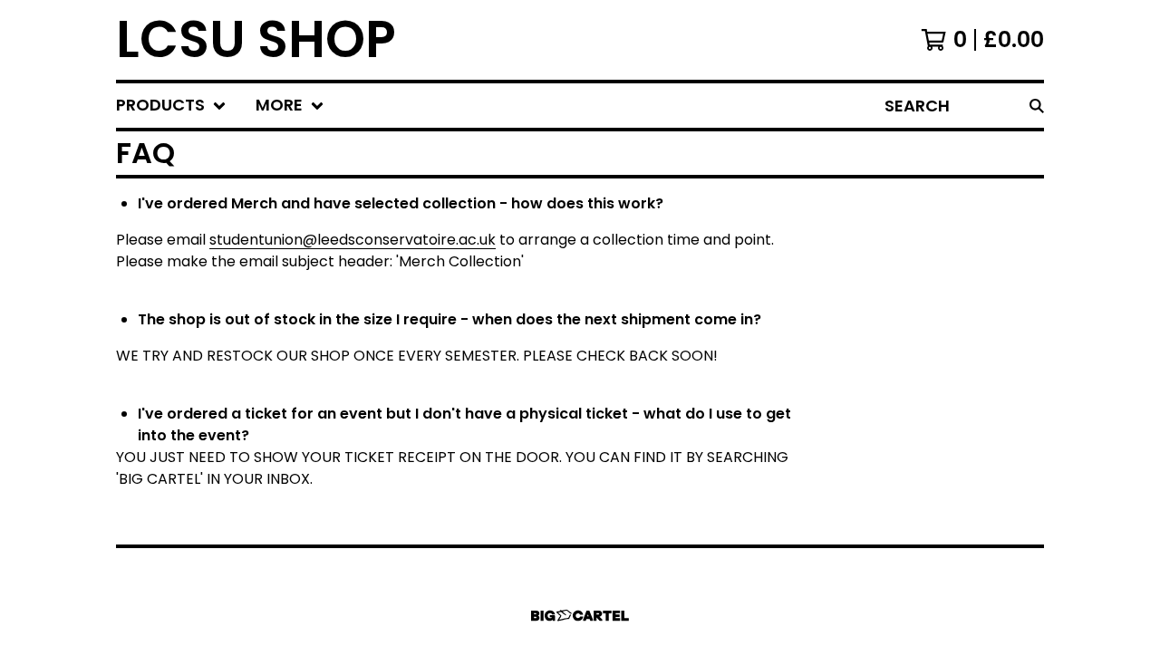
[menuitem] (171, 105)
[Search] (1036, 105)
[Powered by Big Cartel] (580, 615)
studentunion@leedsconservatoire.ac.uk (352, 239)
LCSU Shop (256, 39)
